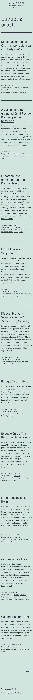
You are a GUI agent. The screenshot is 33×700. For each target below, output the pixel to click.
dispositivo (4, 599)
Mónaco (10, 232)
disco (18, 156)
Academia (15, 92)
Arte (13, 293)
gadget (21, 599)
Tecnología (17, 227)
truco (10, 541)
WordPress (18, 693)
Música (3, 158)
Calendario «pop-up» (15, 617)
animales (14, 229)
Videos (24, 154)
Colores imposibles (14, 559)
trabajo (3, 651)
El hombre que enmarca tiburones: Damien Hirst (14, 179)
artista (25, 92)
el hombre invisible (22, 539)
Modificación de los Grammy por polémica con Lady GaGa (16, 45)
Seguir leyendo (26, 79)
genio (29, 478)
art (13, 414)
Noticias (3, 90)
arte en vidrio (19, 293)
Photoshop (4, 541)
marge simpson (19, 296)
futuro (16, 599)
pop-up (26, 649)
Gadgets (16, 595)
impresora (27, 599)
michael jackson (25, 156)
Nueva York (4, 480)
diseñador (25, 597)
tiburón (21, 232)
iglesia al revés (11, 364)
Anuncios (16, 87)
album (21, 92)
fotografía (4, 416)
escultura (4, 364)
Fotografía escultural (15, 381)
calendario (20, 649)
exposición (4, 232)
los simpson (10, 296)
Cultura (25, 229)
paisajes (10, 416)
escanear (11, 599)
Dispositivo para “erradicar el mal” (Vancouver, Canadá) (15, 317)
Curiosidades (24, 87)
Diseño (16, 291)
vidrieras (27, 296)
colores (19, 597)
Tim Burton (12, 480)
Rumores (9, 90)
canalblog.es (16, 3)
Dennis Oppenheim (22, 361)
